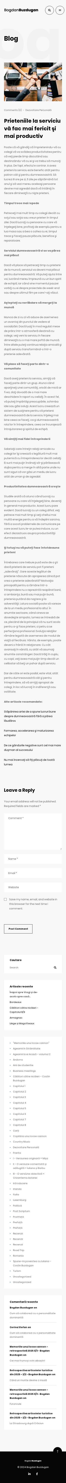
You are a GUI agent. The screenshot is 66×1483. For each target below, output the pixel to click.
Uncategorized (22, 1276)
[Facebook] (37, 1474)
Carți (16, 1130)
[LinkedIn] (29, 1474)
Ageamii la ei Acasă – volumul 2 (31, 1054)
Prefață (17, 1222)
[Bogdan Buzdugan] (21, 10)
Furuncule (15, 1403)
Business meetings (24, 1070)
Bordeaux (15, 1002)
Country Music (21, 1141)
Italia (16, 1194)
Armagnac (16, 1017)
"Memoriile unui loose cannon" (31, 1043)
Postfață (18, 1216)
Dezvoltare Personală (38, 110)
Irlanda (17, 1189)
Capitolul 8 (19, 1125)
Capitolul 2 (19, 1091)
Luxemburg (19, 1200)
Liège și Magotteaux (22, 1023)
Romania (18, 1255)
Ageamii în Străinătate (26, 1048)
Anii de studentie (23, 1065)
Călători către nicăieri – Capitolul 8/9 (24, 1009)
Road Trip (18, 1250)
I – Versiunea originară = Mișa (30, 1158)
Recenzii (18, 1233)
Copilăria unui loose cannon (30, 1136)
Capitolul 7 (19, 1119)
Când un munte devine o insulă (28, 1380)
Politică (17, 1205)
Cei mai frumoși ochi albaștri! (27, 1360)
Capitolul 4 (19, 1102)
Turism (17, 1271)
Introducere (20, 1183)
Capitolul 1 (19, 1086)
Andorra (18, 1059)
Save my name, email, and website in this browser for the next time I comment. (33, 904)
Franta (17, 1152)
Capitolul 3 (19, 1097)
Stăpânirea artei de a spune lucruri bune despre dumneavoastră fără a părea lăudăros (30, 716)
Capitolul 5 (19, 1108)
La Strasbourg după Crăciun (26, 1423)
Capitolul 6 (19, 1114)
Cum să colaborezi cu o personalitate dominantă (33, 1315)
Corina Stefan (18, 1327)
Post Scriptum (21, 1211)
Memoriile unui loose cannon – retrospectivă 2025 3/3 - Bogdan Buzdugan (30, 1350)
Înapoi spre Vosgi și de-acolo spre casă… (24, 994)
